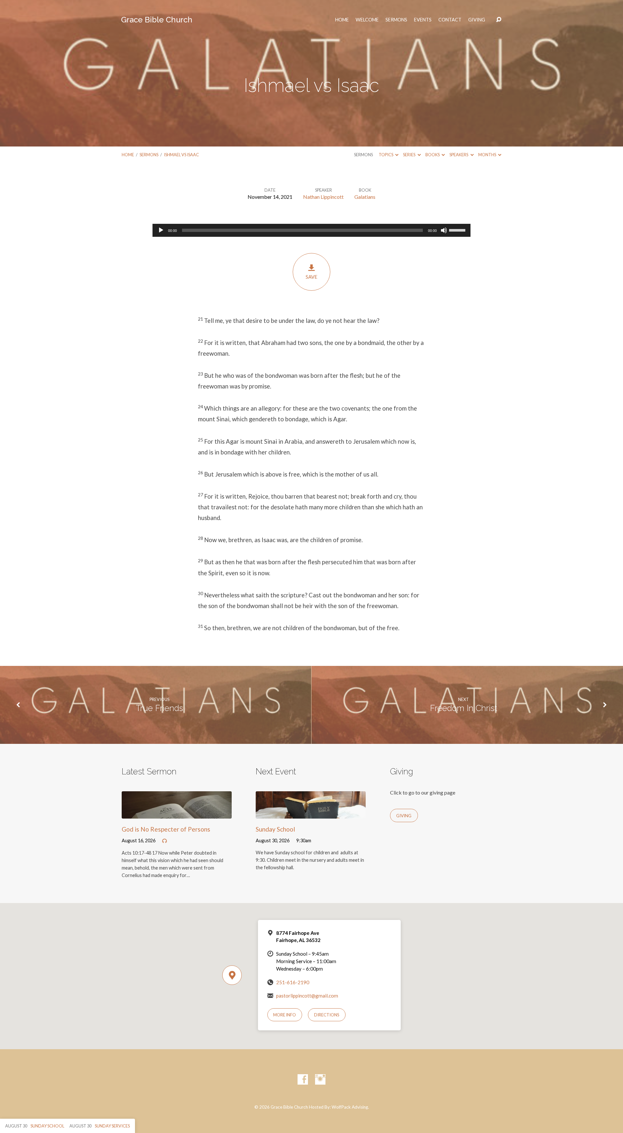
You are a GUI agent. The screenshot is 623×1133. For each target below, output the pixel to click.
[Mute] (444, 230)
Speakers (459, 154)
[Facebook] (303, 1079)
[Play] (161, 230)
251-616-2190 (292, 982)
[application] (311, 230)
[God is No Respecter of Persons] (177, 814)
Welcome (367, 20)
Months (487, 154)
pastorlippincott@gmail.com (307, 996)
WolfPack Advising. (350, 1107)
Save (311, 277)
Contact (449, 20)
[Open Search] (498, 19)
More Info (284, 1014)
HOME (342, 20)
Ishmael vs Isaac (181, 154)
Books (432, 154)
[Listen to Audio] (164, 841)
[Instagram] (320, 1079)
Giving (476, 20)
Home (128, 154)
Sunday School (275, 829)
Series (409, 154)
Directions (326, 1014)
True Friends (159, 708)
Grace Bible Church (156, 19)
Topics (386, 154)
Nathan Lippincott (323, 197)
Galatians (364, 197)
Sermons (396, 20)
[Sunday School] (311, 814)
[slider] (458, 230)
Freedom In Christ (463, 708)
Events (423, 20)
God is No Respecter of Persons (166, 829)
